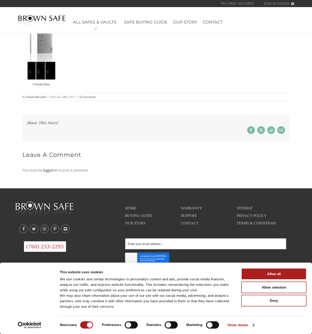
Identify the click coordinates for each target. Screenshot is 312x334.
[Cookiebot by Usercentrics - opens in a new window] (30, 325)
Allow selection (274, 287)
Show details (237, 325)
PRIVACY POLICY (252, 216)
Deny (274, 300)
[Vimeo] (65, 229)
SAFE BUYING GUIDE (145, 22)
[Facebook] (23, 229)
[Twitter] (34, 229)
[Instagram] (44, 229)
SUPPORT (189, 216)
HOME (130, 208)
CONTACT (213, 22)
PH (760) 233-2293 (237, 3)
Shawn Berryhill (36, 97)
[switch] (131, 325)
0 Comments (87, 97)
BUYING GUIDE (138, 216)
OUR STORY (185, 22)
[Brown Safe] (42, 20)
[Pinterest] (55, 229)
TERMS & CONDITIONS (256, 223)
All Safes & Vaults (96, 22)
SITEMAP (244, 208)
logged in (50, 170)
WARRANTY (191, 208)
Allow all (274, 274)
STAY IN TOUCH (277, 4)
